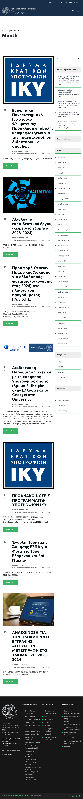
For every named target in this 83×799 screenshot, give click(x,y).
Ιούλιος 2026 (62, 162)
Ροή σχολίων (62, 405)
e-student (48, 722)
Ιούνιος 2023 (62, 318)
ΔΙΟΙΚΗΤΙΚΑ (61, 372)
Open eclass (49, 719)
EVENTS (60, 367)
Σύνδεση (60, 395)
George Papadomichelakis (27, 154)
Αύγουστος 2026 (63, 157)
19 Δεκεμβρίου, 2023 (20, 237)
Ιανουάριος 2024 (63, 287)
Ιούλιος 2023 (62, 313)
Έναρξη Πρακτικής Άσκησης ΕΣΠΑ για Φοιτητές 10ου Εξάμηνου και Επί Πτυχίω (29, 551)
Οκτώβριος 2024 (63, 250)
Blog (59, 362)
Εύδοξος (48, 716)
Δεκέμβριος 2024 (63, 240)
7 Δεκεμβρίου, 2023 (19, 565)
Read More (10, 166)
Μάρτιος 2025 (62, 225)
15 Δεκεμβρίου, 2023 (20, 304)
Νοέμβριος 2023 (63, 297)
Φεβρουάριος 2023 (64, 338)
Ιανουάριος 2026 (63, 193)
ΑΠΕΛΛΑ (67, 746)
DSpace (47, 726)
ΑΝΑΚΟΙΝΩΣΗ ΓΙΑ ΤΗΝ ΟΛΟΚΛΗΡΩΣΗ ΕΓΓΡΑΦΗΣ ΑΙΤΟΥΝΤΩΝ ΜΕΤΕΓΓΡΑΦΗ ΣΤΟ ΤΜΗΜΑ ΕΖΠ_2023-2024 (30, 646)
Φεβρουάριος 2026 (64, 188)
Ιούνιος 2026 (62, 168)
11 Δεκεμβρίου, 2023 (20, 404)
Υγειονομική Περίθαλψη (33, 719)
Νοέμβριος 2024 (63, 245)
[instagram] (80, 796)
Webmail (48, 734)
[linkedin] (72, 796)
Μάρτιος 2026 (62, 183)
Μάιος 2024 (61, 271)
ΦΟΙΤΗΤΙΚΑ (46, 154)
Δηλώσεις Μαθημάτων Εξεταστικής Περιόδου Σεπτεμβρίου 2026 (65, 92)
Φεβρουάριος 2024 (64, 282)
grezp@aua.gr (7, 754)
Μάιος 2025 (61, 214)
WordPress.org (62, 411)
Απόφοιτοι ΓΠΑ (69, 738)
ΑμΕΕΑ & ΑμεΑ (30, 716)
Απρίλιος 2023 (62, 328)
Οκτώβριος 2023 (63, 302)
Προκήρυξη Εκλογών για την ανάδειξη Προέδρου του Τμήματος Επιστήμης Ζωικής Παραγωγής (69, 103)
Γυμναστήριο (29, 751)
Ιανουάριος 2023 (63, 344)
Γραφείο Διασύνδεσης (32, 731)
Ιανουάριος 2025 (63, 235)
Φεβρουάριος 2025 (64, 230)
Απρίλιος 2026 (62, 178)
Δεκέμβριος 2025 (63, 199)
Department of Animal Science (18, 795)
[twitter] (76, 796)
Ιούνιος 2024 (62, 266)
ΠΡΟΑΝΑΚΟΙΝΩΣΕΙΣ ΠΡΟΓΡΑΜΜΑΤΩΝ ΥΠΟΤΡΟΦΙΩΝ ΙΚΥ (31, 500)
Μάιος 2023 (61, 323)
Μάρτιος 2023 (62, 333)
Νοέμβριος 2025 (63, 204)
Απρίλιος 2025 (62, 219)
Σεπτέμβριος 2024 (64, 256)
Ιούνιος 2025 (62, 209)
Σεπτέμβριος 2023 (64, 307)
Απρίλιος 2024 (62, 276)
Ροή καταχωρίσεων (64, 400)
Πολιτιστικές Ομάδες (32, 748)
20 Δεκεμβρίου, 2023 (20, 151)
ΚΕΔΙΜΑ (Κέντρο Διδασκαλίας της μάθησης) (30, 762)
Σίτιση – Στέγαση (30, 722)
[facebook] (69, 796)
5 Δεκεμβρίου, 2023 (19, 664)
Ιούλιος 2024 (62, 261)
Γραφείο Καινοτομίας (32, 734)
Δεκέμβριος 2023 (63, 292)
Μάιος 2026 (61, 173)
